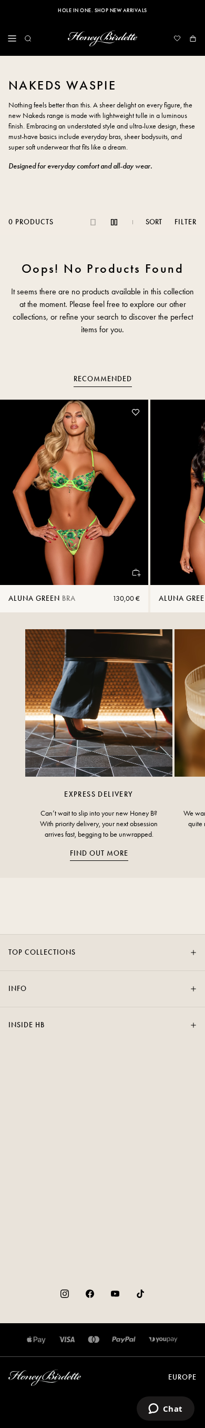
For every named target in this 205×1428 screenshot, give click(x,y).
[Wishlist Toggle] (135, 412)
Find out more (99, 853)
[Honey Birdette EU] (102, 38)
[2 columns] (114, 222)
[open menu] (12, 38)
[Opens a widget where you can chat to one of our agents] (165, 1409)
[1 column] (93, 222)
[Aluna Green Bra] (74, 492)
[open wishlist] (177, 38)
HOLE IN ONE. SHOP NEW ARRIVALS (102, 10)
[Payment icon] (163, 1340)
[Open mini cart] (193, 38)
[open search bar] (28, 38)
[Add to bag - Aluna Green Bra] (135, 572)
